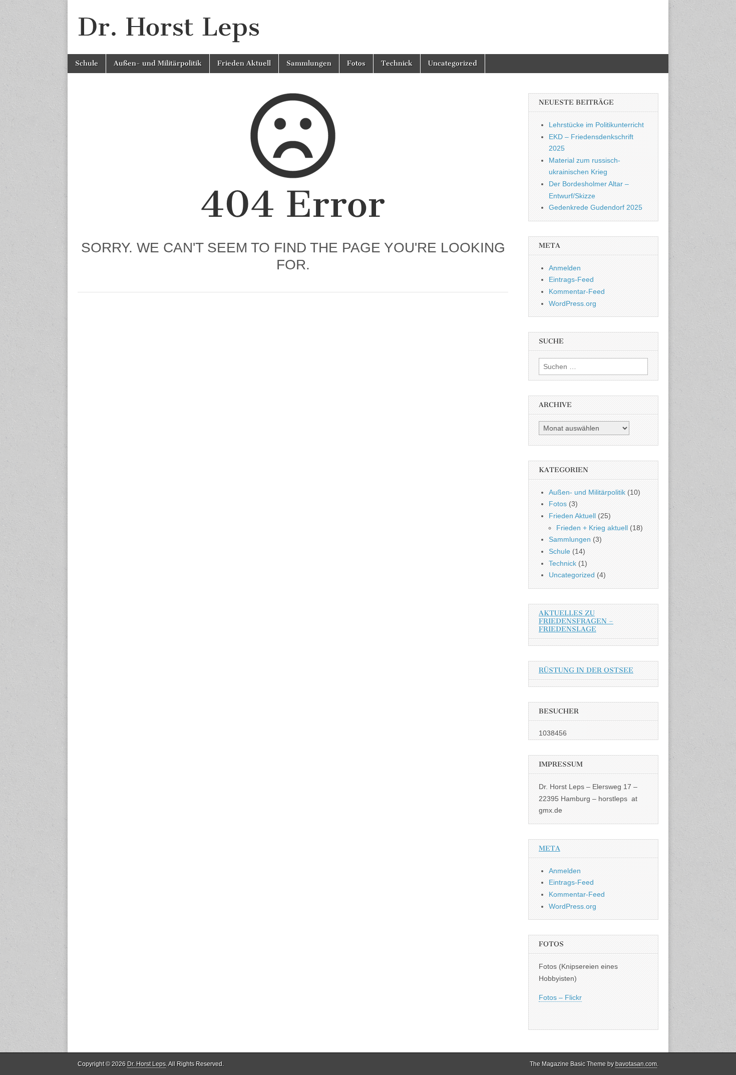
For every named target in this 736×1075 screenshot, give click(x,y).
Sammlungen (308, 63)
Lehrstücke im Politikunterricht (596, 125)
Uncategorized (452, 63)
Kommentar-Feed (577, 291)
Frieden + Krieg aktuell (592, 528)
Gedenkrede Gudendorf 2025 (595, 207)
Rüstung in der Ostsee (586, 670)
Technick (397, 63)
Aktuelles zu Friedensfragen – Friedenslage (576, 621)
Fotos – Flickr (560, 997)
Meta (549, 848)
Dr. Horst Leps (169, 27)
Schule (86, 63)
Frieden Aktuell (244, 63)
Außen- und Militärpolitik (158, 63)
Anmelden (565, 268)
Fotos (356, 63)
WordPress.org (572, 303)
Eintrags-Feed (571, 279)
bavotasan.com (636, 1063)
